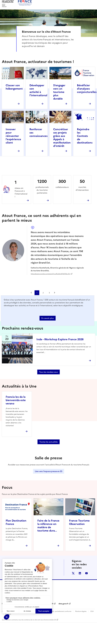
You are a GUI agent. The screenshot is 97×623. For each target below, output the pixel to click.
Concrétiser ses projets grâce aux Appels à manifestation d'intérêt (62, 137)
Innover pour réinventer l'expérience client (13, 136)
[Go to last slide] (31, 293)
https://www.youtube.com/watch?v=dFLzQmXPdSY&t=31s (50, 274)
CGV (92, 611)
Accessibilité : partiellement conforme (58, 611)
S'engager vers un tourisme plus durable (59, 92)
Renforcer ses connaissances (38, 132)
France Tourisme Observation (79, 522)
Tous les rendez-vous (48, 372)
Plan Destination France (16, 522)
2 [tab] (43, 293)
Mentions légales (80, 611)
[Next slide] (55, 293)
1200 (42, 181)
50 (82, 181)
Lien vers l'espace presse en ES (48, 471)
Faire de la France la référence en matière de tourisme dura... (48, 526)
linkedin (79, 573)
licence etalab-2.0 (50, 620)
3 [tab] (49, 293)
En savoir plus (47, 318)
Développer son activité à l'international (38, 90)
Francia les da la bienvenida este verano (16, 400)
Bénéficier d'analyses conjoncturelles (87, 88)
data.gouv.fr (63, 603)
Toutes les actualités (48, 441)
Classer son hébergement (14, 87)
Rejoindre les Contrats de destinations (85, 136)
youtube (86, 573)
